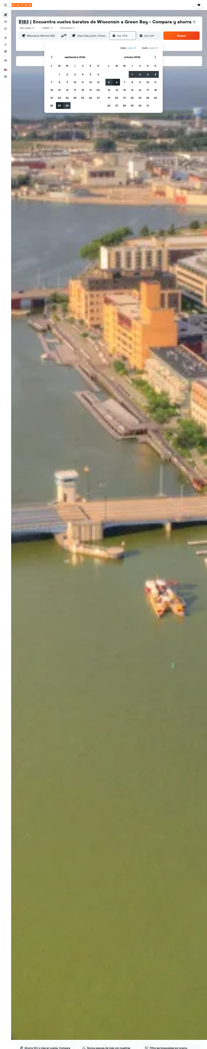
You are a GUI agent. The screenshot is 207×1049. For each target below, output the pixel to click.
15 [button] (59, 90)
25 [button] (82, 97)
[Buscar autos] (5, 28)
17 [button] (75, 90)
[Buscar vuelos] (5, 15)
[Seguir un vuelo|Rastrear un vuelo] (5, 44)
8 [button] (59, 82)
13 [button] (98, 82)
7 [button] (51, 82)
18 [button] (83, 90)
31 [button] (148, 105)
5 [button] (90, 74)
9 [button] (67, 82)
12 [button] (90, 82)
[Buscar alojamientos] (5, 21)
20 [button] (98, 90)
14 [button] (51, 90)
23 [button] (67, 97)
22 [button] (59, 97)
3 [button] (75, 74)
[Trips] (5, 60)
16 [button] (67, 90)
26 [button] (90, 97)
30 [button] (67, 105)
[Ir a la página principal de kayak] (22, 5)
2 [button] (67, 74)
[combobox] (27, 27)
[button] (5, 5)
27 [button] (98, 97)
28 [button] (51, 105)
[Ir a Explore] (5, 38)
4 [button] (82, 74)
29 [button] (59, 105)
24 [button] (74, 97)
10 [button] (75, 82)
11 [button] (83, 82)
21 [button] (51, 97)
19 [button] (90, 90)
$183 (24, 21)
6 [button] (98, 74)
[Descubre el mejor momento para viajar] (5, 51)
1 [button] (59, 74)
